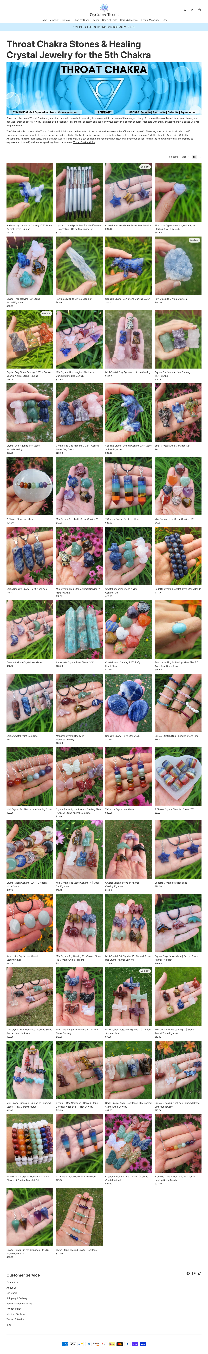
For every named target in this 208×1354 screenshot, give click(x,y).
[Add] (48, 217)
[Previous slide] (11, 192)
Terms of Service (15, 1319)
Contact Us (12, 1282)
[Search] (185, 10)
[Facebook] (188, 1273)
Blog (8, 1324)
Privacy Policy (13, 1308)
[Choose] (98, 217)
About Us (11, 1287)
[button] (185, 157)
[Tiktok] (200, 1273)
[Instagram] (194, 1273)
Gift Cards (11, 1292)
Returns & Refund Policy (19, 1303)
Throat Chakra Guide (84, 142)
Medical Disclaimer (16, 1314)
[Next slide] (48, 192)
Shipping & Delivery (16, 1298)
